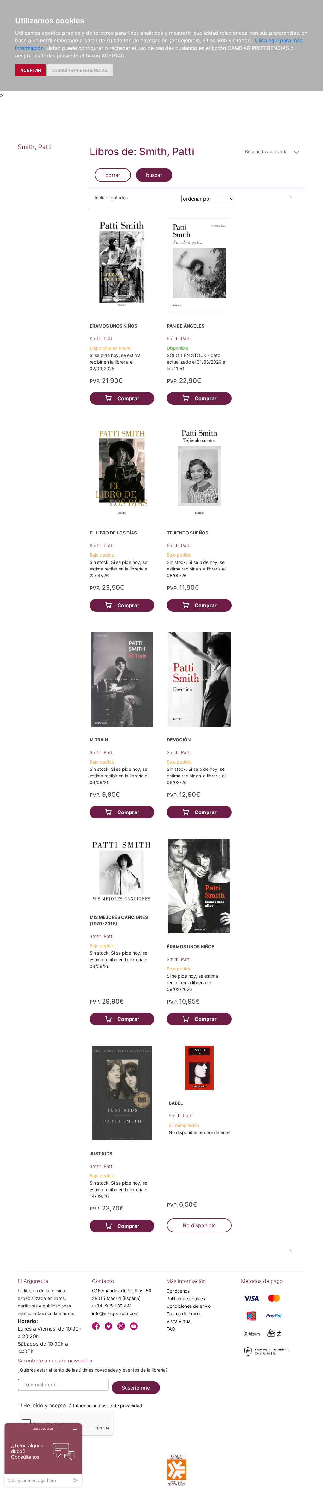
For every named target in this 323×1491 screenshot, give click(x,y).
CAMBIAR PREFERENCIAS (80, 70)
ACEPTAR (30, 70)
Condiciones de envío (189, 1306)
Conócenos (178, 1291)
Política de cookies (186, 1298)
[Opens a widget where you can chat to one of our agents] (43, 1455)
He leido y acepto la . (83, 1405)
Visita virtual (179, 1321)
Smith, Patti (101, 338)
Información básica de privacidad (107, 1405)
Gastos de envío (183, 1313)
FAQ (171, 1328)
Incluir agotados (111, 197)
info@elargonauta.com (115, 1313)
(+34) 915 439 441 (112, 1305)
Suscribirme (136, 1388)
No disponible (199, 1225)
